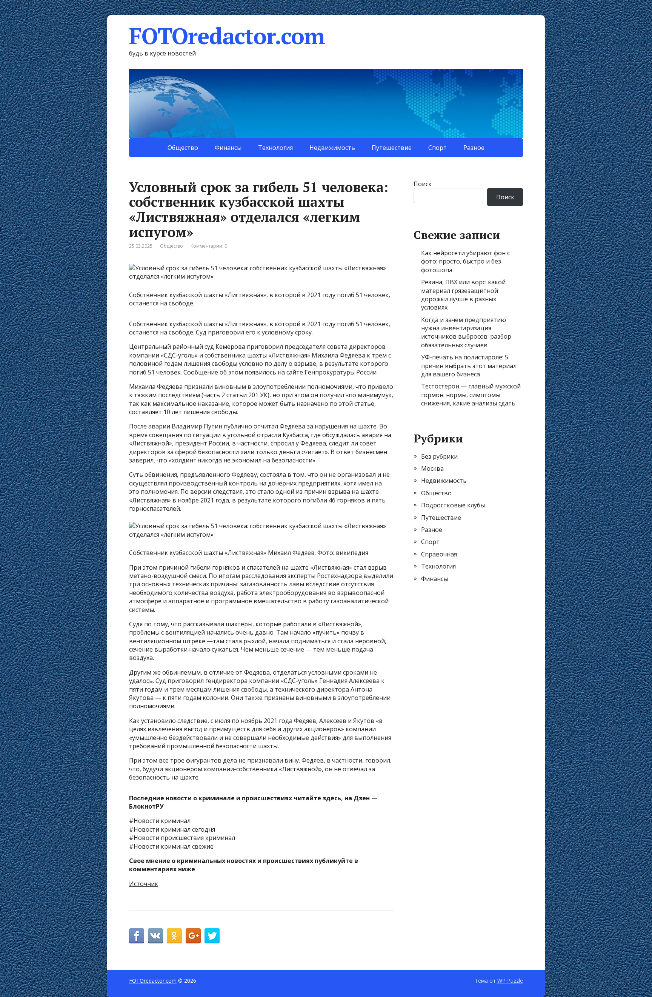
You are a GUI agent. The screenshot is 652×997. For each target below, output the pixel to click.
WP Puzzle (510, 980)
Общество (183, 147)
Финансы (228, 147)
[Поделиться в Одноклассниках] (174, 935)
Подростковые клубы (453, 505)
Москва (432, 468)
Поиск (423, 184)
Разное (473, 147)
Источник (143, 884)
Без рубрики (439, 456)
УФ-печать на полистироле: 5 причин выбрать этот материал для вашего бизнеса (469, 365)
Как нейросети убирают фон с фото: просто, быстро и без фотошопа (465, 261)
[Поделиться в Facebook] (136, 935)
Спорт (437, 147)
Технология (275, 147)
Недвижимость (332, 147)
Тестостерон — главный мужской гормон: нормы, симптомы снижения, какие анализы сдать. (471, 394)
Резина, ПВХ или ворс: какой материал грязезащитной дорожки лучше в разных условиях (463, 294)
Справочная (439, 554)
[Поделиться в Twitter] (212, 935)
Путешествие (392, 147)
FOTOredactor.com (227, 35)
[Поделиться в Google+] (193, 935)
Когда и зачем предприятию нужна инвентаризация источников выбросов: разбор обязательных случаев (466, 332)
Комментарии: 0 (209, 246)
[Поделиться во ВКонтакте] (155, 935)
